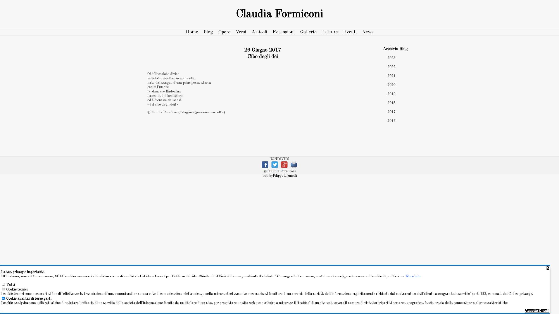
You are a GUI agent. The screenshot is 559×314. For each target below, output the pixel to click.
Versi (241, 32)
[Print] (294, 167)
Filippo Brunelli (285, 175)
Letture (330, 32)
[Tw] (274, 167)
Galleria (308, 32)
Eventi (350, 32)
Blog (208, 32)
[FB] (265, 167)
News (368, 32)
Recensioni (284, 32)
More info (413, 276)
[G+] (284, 167)
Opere (224, 32)
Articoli (259, 32)
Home (192, 32)
